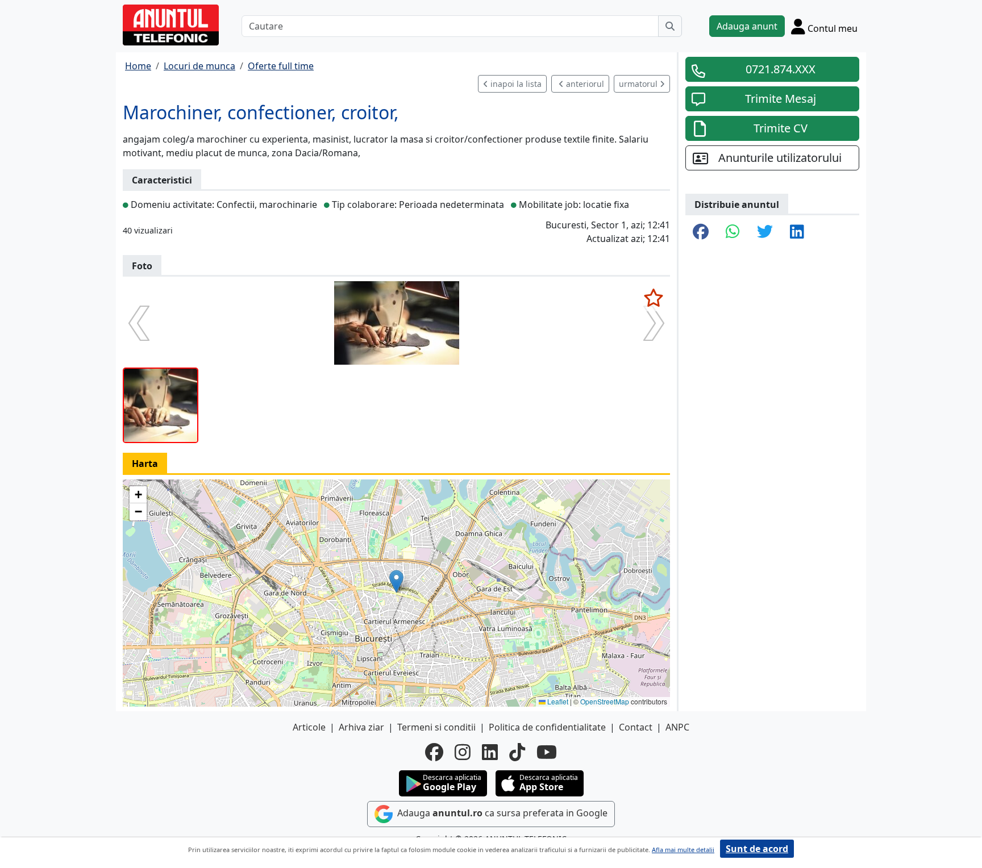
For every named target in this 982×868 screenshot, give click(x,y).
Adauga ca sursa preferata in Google (501, 813)
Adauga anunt (747, 26)
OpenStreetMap (604, 701)
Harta (145, 463)
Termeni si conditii (436, 727)
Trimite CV (781, 128)
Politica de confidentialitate (547, 727)
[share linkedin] (797, 232)
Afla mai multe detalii (683, 849)
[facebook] (434, 752)
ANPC (677, 727)
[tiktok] (517, 752)
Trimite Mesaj (780, 98)
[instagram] (463, 752)
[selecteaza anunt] (653, 297)
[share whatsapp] (732, 232)
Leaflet (557, 701)
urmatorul (639, 83)
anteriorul (584, 83)
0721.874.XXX (780, 69)
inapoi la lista (515, 83)
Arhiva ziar (361, 727)
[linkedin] (490, 752)
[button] (396, 581)
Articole (309, 727)
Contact (635, 727)
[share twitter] (765, 232)
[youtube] (546, 752)
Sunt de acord (757, 848)
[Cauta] (670, 26)
